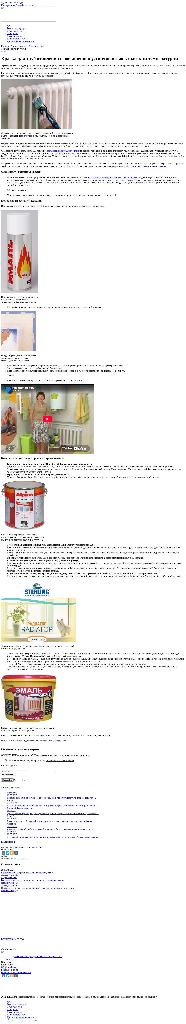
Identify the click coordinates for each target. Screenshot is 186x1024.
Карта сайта (7, 964)
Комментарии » (9, 842)
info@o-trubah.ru (9, 967)
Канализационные (16, 38)
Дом (9, 25)
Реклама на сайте (9, 970)
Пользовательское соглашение (16, 972)
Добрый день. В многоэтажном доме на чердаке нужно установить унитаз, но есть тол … (51, 798)
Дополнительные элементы (20, 41)
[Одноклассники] (12, 853)
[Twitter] (7, 853)
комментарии (7, 875)
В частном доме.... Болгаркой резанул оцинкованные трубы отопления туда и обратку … (51, 821)
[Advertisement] (88, 912)
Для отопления (14, 36)
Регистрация (28, 5)
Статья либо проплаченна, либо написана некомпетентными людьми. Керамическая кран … (53, 837)
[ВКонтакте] (3, 853)
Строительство (14, 31)
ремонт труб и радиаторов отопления (147, 166)
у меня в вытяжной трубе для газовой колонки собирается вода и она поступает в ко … (50, 829)
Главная (5, 46)
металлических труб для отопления (63, 151)
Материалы (12, 33)
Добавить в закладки (13, 2)
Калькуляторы (8, 5)
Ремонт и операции (16, 28)
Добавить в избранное (12, 847)
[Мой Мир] (16, 853)
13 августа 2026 (8, 959)
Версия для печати (33, 847)
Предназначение (19, 46)
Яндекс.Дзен (60, 740)
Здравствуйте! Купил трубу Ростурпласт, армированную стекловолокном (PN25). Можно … (53, 813)
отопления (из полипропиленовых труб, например (113, 177)
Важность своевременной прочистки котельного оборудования (32, 880)
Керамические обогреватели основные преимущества (27, 872)
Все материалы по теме (12, 939)
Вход (18, 5)
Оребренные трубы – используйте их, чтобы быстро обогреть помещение (37, 888)
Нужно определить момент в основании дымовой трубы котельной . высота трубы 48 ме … (52, 805)
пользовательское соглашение (60, 760)
